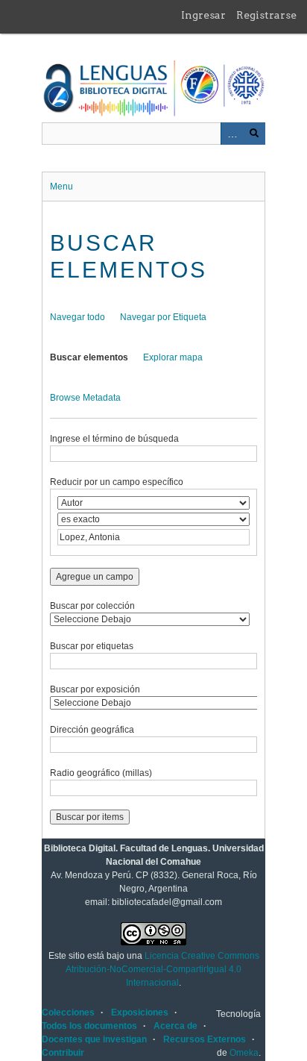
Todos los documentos (89, 1026)
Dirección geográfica (92, 729)
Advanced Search (232, 133)
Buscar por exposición (95, 689)
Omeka (244, 1053)
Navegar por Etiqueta (163, 317)
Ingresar (203, 15)
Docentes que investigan (94, 1039)
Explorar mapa (173, 357)
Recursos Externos (204, 1039)
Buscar (254, 133)
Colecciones (68, 1012)
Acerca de (175, 1026)
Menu (61, 186)
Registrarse (266, 15)
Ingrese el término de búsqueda (114, 439)
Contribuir (63, 1053)
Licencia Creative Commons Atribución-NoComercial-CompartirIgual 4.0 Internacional (162, 969)
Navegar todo (77, 317)
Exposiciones (139, 1012)
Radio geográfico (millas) (101, 773)
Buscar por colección (92, 606)
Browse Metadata (85, 397)
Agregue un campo (94, 577)
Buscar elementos (89, 357)
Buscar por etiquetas (91, 646)
